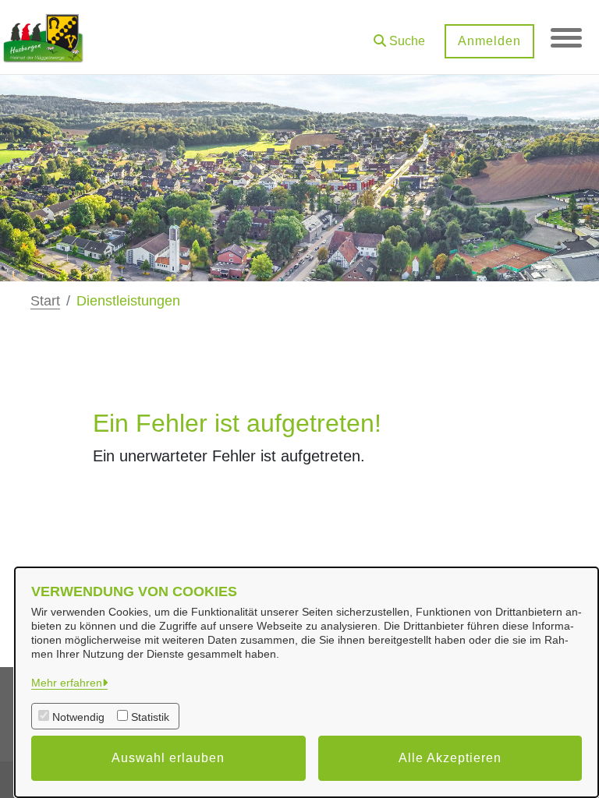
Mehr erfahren (66, 682)
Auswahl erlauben (168, 757)
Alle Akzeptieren (450, 757)
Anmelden (489, 41)
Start (45, 301)
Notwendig (78, 717)
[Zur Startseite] (43, 37)
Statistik (150, 717)
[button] (399, 35)
